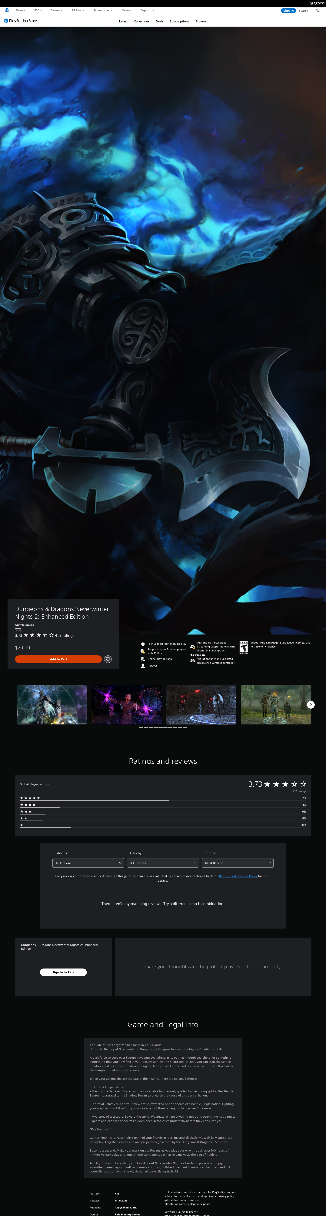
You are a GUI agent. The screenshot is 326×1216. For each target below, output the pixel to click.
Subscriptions (179, 21)
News (125, 10)
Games (55, 10)
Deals (160, 21)
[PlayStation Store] (21, 21)
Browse (200, 21)
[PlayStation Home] (7, 10)
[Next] (311, 705)
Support (146, 10)
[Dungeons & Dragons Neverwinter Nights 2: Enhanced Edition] (52, 705)
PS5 (36, 10)
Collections (142, 21)
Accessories (101, 10)
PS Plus (77, 10)
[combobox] (88, 863)
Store (19, 10)
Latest (123, 21)
